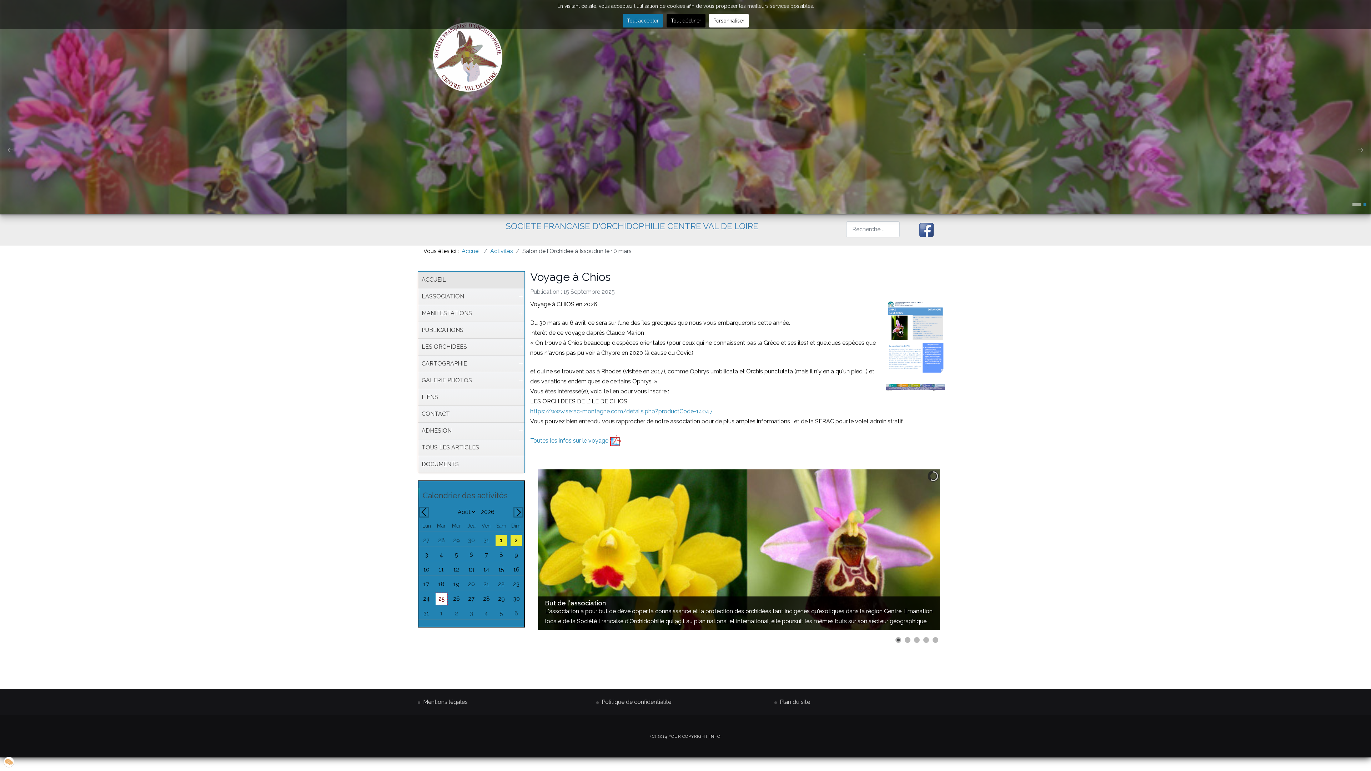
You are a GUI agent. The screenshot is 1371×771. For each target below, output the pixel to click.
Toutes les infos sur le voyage (570, 440)
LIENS (430, 397)
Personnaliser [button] (728, 21)
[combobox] (873, 229)
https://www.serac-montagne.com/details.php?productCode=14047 (621, 411)
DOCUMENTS (440, 464)
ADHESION (437, 430)
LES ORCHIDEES (444, 346)
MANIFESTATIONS (447, 313)
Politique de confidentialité (636, 702)
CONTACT (436, 413)
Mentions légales (445, 702)
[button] (1356, 204)
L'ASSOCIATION (443, 296)
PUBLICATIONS (442, 330)
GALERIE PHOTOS (447, 380)
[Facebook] (926, 229)
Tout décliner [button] (686, 21)
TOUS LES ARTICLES (450, 447)
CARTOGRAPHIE (444, 363)
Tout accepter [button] (643, 21)
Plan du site (795, 702)
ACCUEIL (434, 279)
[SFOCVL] (467, 57)
